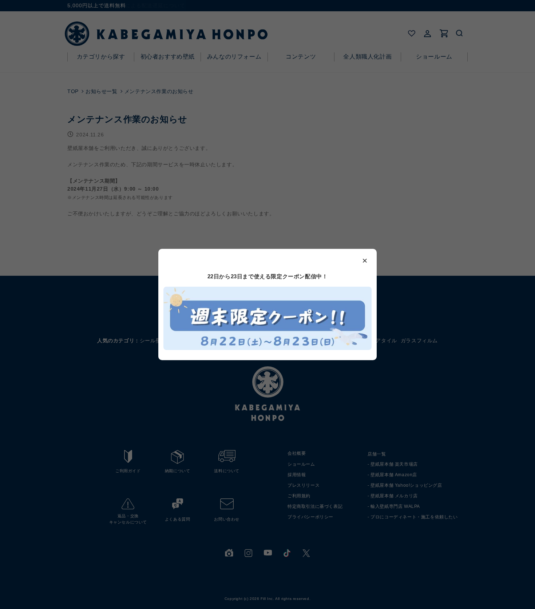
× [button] (365, 260)
